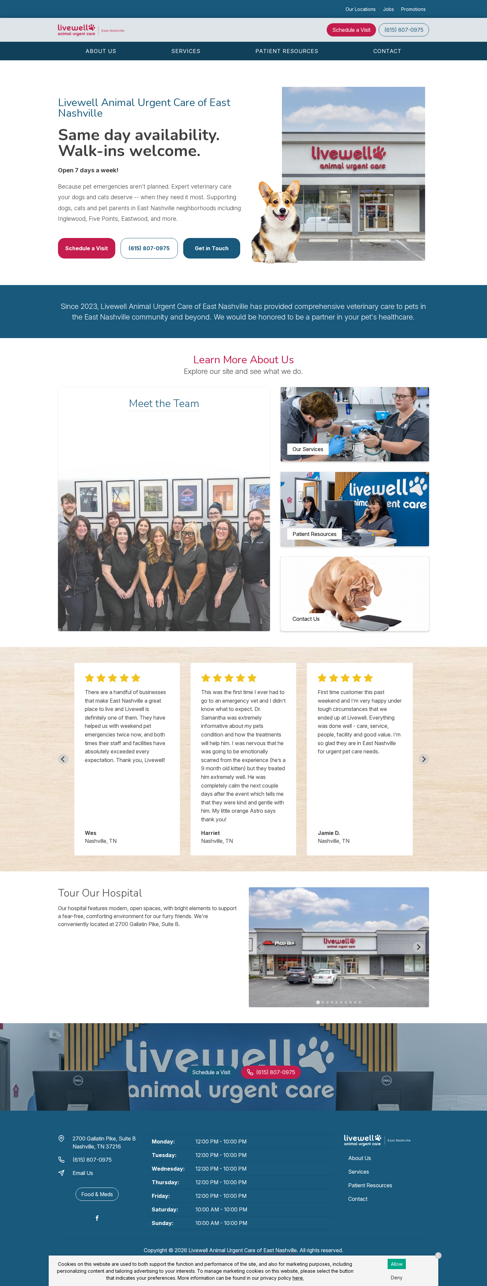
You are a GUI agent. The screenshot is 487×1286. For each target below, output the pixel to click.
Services (185, 51)
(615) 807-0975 (403, 30)
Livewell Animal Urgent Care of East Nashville (243, 1250)
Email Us (83, 1173)
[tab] (318, 1002)
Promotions (413, 9)
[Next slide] (423, 759)
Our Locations (361, 9)
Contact (387, 51)
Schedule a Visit (351, 30)
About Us (100, 51)
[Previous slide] (63, 759)
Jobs (388, 9)
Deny (397, 1277)
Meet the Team (164, 403)
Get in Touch (212, 248)
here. (298, 1278)
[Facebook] (97, 1218)
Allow (397, 1264)
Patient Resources (286, 51)
